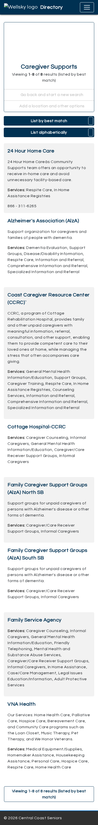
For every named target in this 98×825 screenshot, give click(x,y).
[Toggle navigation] (87, 7)
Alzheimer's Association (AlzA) (43, 220)
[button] (90, 121)
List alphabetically (49, 132)
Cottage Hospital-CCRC (37, 426)
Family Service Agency (35, 620)
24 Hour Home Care (31, 150)
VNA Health (21, 704)
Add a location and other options (51, 106)
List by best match (49, 121)
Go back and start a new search (51, 95)
